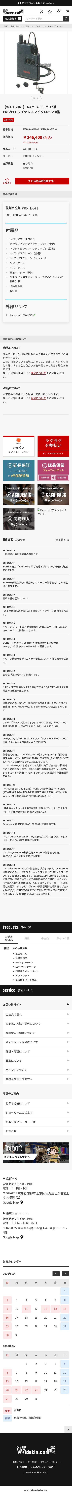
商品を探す (11, 18)
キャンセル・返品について (22, 1042)
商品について (38, 373)
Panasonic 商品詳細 (21, 315)
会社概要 (23, 1467)
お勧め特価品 (9, 938)
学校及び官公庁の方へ (19, 1079)
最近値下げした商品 (26, 980)
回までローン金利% (36, 3)
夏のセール (21, 953)
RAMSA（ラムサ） (33, 156)
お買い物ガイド (12, 1004)
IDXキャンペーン (24, 962)
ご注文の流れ (14, 1014)
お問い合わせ (18, 1462)
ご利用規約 (32, 1462)
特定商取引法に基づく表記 (42, 1467)
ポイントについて (16, 1070)
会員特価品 (21, 958)
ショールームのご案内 (19, 1112)
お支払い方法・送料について (23, 1024)
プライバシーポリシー (50, 1462)
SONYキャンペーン (25, 966)
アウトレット (22, 975)
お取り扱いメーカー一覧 (20, 1122)
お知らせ (11, 1131)
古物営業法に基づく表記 (36, 1472)
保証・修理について (18, 1051)
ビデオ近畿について (18, 1103)
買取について (14, 1061)
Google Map (11, 1202)
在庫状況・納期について (20, 1033)
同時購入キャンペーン (27, 971)
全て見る (61, 539)
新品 (26, 938)
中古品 (45, 938)
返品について (38, 398)
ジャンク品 (63, 938)
